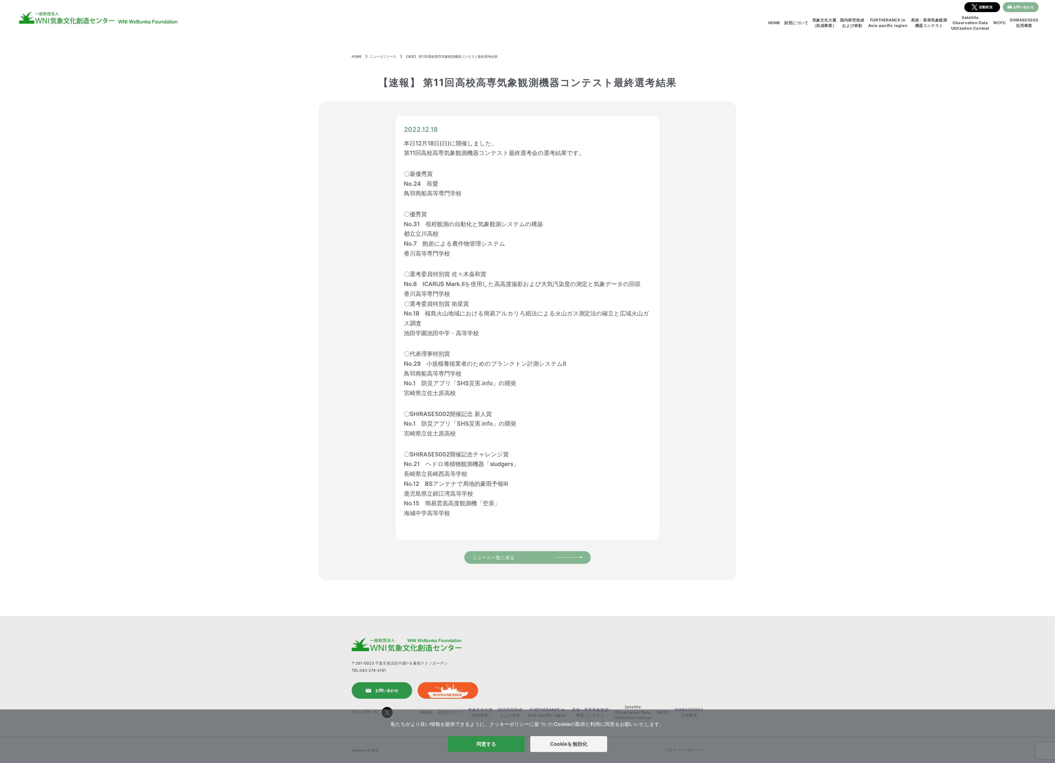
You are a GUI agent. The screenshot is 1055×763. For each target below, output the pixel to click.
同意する (486, 744)
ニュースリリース (383, 56)
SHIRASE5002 (448, 690)
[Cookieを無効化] (1048, 736)
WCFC (999, 22)
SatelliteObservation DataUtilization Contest (970, 22)
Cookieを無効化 (569, 744)
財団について (796, 22)
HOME (774, 22)
